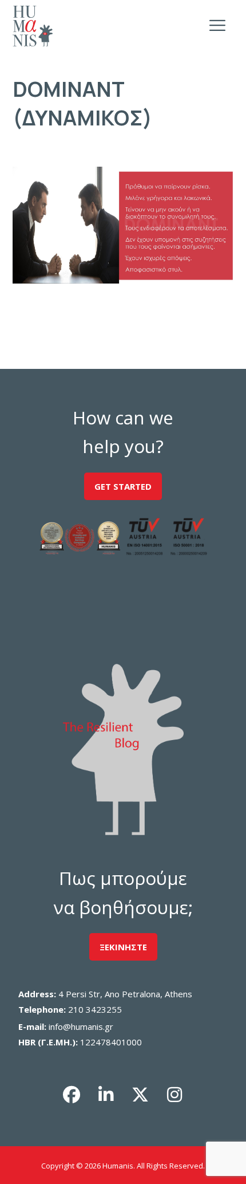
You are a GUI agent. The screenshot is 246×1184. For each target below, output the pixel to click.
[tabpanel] (123, 225)
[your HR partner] (33, 26)
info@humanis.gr (81, 1026)
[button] (71, 1094)
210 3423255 (95, 1009)
